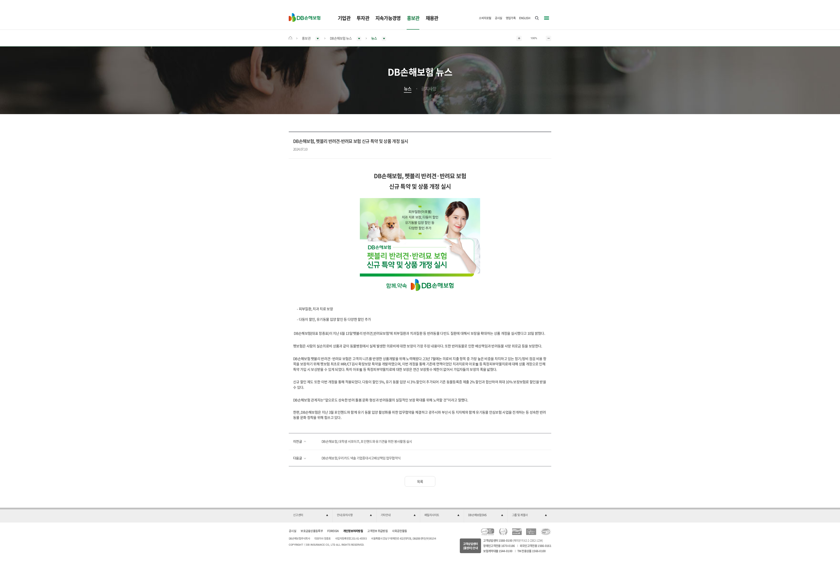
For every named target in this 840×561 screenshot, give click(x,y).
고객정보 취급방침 (377, 531)
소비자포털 (485, 18)
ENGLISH (524, 18)
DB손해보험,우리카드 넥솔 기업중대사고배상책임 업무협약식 (361, 458)
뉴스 (407, 88)
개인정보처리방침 (353, 531)
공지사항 (428, 88)
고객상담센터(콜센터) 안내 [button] (470, 546)
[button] (310, 515)
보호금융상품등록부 (312, 531)
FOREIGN (333, 531)
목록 (420, 481)
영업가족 (511, 18)
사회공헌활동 (399, 531)
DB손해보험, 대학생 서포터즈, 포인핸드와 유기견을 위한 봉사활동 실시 (367, 441)
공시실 (498, 18)
